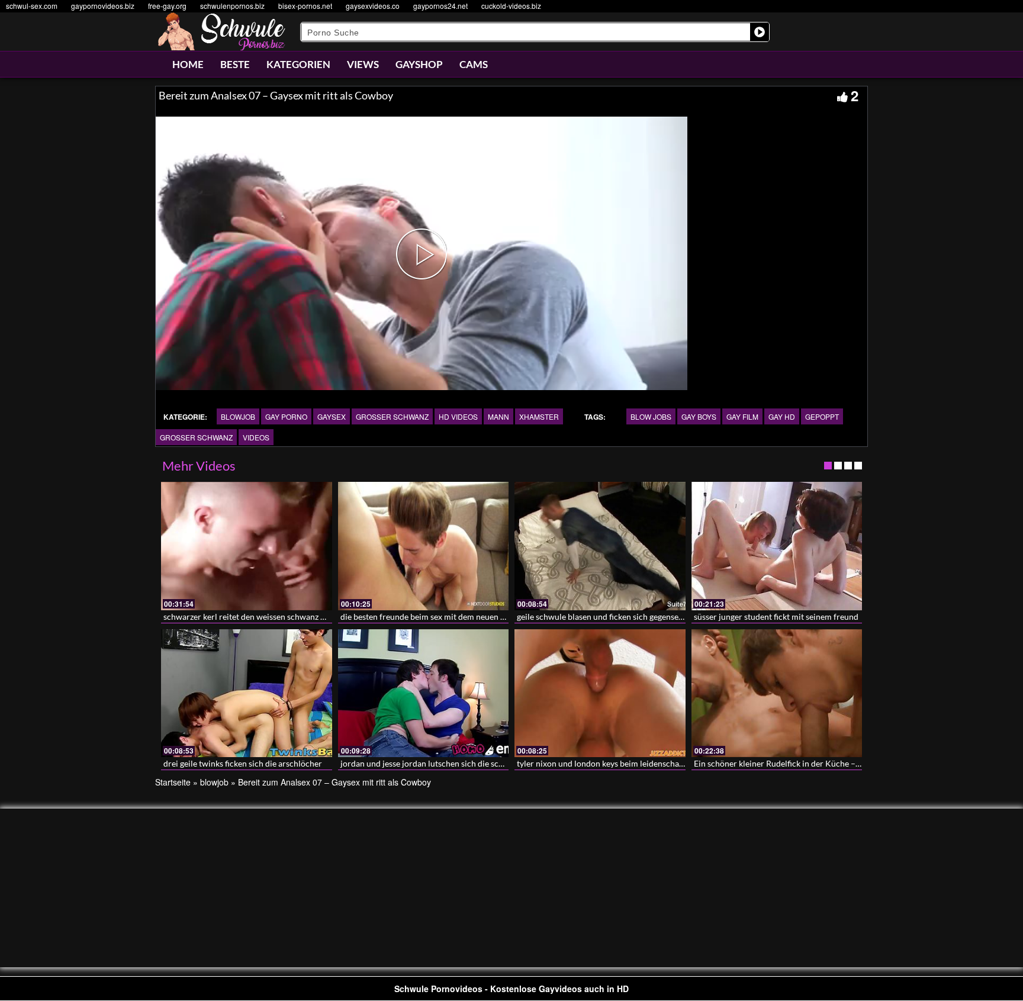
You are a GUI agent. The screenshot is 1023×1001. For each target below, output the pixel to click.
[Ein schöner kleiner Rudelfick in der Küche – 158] (777, 693)
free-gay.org (167, 5)
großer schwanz (196, 437)
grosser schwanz (392, 416)
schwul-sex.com (31, 5)
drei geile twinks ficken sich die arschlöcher (242, 763)
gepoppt (822, 416)
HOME (188, 64)
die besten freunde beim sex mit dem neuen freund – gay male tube (462, 616)
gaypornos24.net (440, 5)
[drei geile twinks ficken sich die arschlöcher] (246, 693)
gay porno (286, 416)
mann (498, 416)
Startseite (173, 782)
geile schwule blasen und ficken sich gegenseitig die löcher (623, 616)
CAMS (473, 64)
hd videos (458, 416)
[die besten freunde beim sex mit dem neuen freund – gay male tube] (423, 546)
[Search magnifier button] (759, 31)
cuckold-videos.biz (511, 5)
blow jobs (650, 416)
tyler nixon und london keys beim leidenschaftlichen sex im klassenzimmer (653, 763)
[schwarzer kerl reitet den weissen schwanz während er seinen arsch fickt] (246, 546)
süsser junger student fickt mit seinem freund (776, 616)
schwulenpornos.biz (232, 5)
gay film (742, 416)
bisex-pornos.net (305, 5)
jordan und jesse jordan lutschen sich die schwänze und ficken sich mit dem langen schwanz (507, 763)
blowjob (238, 416)
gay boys (698, 416)
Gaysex (331, 416)
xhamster (539, 416)
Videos (256, 437)
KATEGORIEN (298, 64)
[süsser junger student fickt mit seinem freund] (777, 546)
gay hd (781, 416)
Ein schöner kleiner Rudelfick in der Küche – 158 (782, 763)
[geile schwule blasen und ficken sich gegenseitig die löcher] (600, 546)
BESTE (235, 64)
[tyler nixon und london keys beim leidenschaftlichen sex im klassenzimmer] (600, 693)
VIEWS (363, 64)
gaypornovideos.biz (102, 5)
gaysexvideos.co (373, 5)
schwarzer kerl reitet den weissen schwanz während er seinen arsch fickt (295, 616)
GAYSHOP (419, 64)
